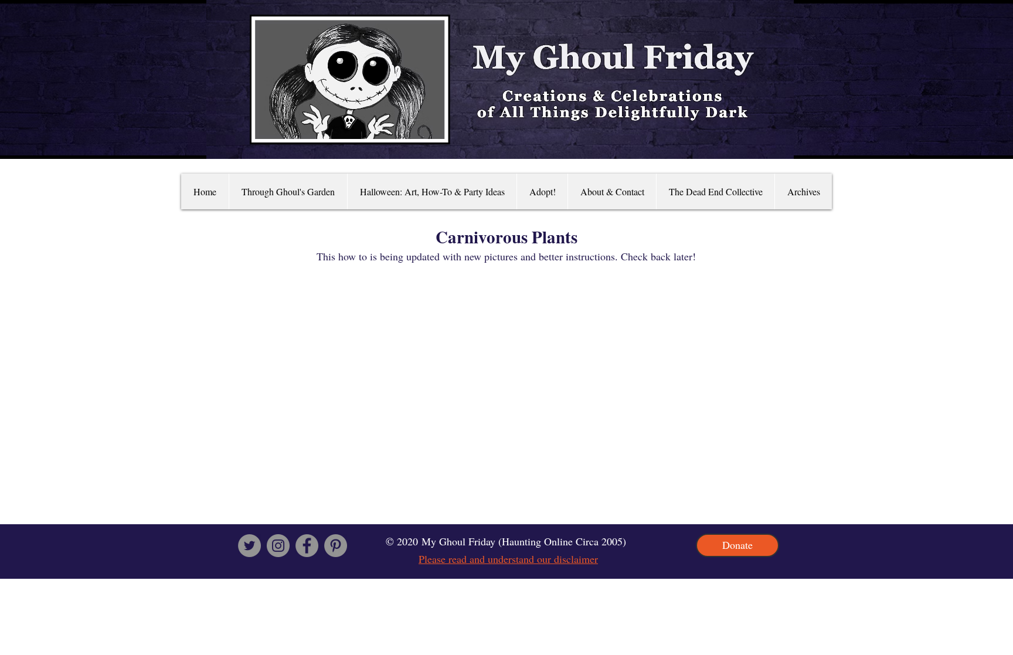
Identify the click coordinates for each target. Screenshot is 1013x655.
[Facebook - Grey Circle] (306, 545)
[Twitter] (249, 545)
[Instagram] (278, 545)
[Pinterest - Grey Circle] (335, 545)
